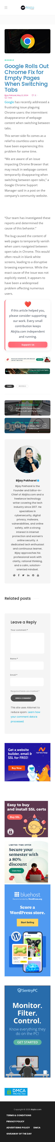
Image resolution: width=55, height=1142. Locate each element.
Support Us (28, 344)
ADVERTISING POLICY (18, 1127)
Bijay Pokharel (10, 95)
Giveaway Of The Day (19, 1133)
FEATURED (17, 422)
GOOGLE (9, 60)
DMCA (36, 1127)
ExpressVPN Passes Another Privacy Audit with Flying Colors (29, 409)
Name (14, 658)
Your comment (19, 630)
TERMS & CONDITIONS (18, 1115)
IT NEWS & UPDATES (27, 405)
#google (22, 386)
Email (13, 675)
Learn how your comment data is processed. (25, 716)
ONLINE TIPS (32, 422)
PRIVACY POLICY (15, 1121)
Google (9, 102)
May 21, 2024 (22, 95)
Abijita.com (36, 1109)
